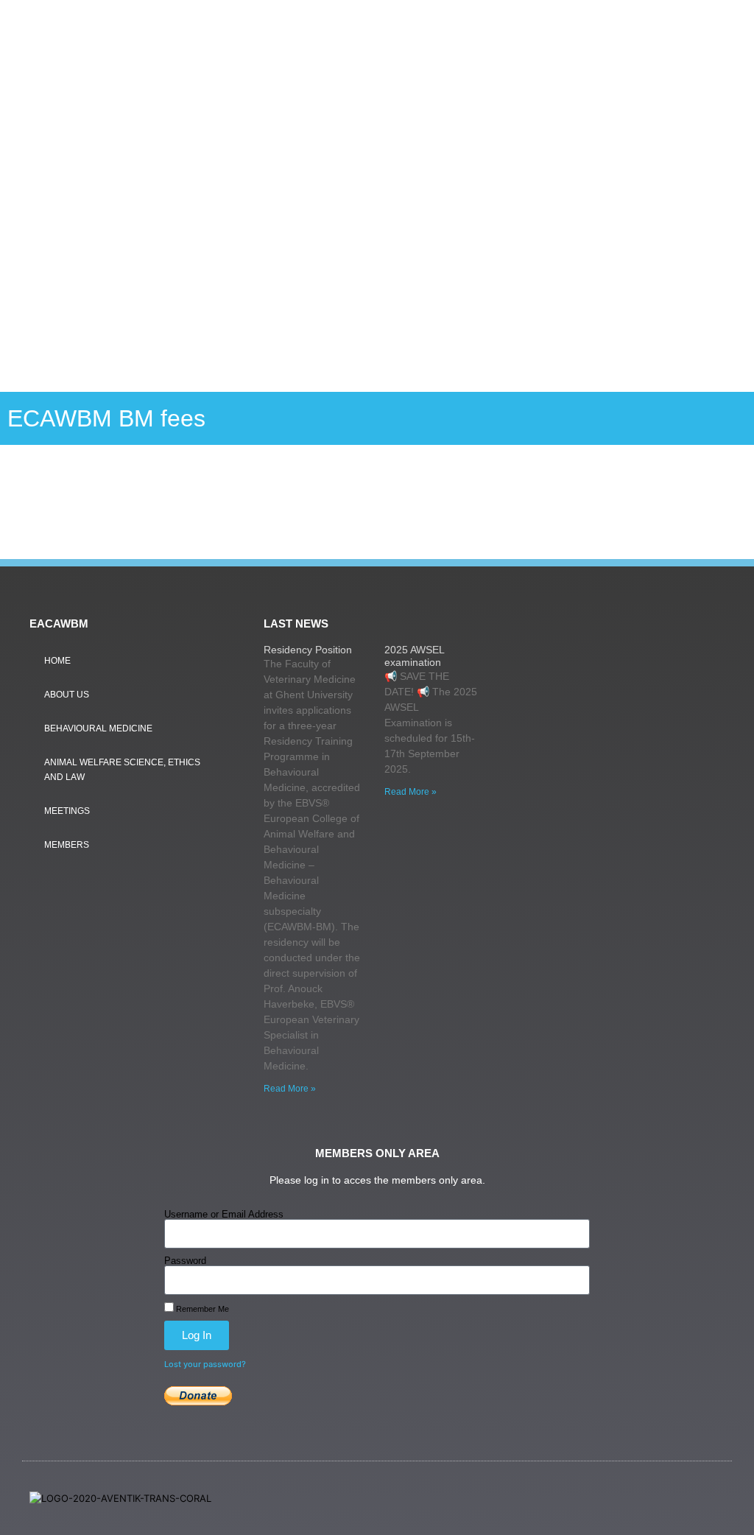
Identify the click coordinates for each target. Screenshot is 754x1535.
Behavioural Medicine (98, 728)
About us (66, 694)
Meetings (67, 811)
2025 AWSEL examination (414, 656)
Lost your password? (205, 1364)
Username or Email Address (223, 1214)
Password (185, 1260)
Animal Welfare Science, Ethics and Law (122, 769)
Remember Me (201, 1308)
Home (57, 661)
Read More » (290, 1088)
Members (66, 845)
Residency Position (308, 650)
